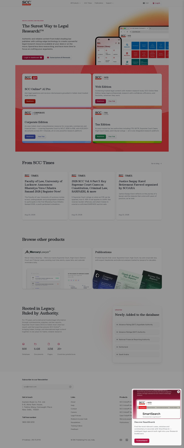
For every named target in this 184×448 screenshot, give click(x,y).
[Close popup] (178, 391)
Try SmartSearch (141, 441)
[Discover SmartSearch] (156, 404)
